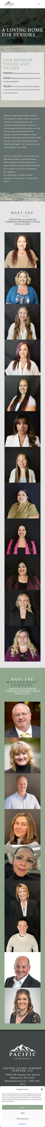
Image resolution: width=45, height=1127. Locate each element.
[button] (42, 1089)
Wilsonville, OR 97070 (22, 1078)
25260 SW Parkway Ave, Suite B (22, 1074)
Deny (22, 1113)
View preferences (23, 1119)
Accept (22, 1107)
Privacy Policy (22, 1124)
